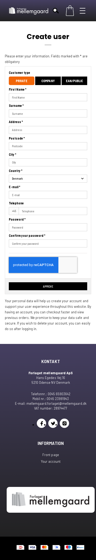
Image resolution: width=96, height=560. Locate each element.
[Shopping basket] (70, 10)
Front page (50, 454)
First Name (17, 89)
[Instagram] (64, 423)
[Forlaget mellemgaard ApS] (29, 11)
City (12, 154)
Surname (16, 105)
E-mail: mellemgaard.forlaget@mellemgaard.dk (50, 403)
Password (17, 219)
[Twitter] (53, 423)
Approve (48, 286)
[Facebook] (41, 423)
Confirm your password (27, 235)
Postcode (17, 138)
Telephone (16, 203)
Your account (51, 461)
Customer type (19, 72)
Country (15, 170)
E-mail (14, 187)
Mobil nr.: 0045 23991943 (51, 398)
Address (16, 122)
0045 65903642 (59, 393)
